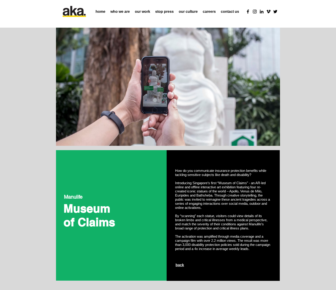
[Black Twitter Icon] (275, 11)
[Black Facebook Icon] (248, 11)
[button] (188, 11)
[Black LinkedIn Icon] (261, 11)
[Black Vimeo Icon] (268, 11)
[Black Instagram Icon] (254, 11)
